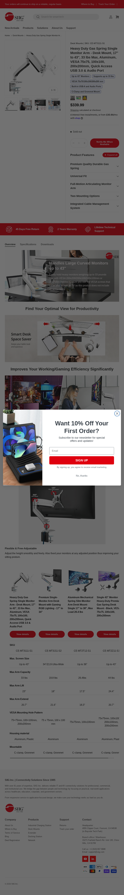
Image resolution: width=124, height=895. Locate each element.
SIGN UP (81, 460)
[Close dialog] (117, 413)
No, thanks (81, 475)
